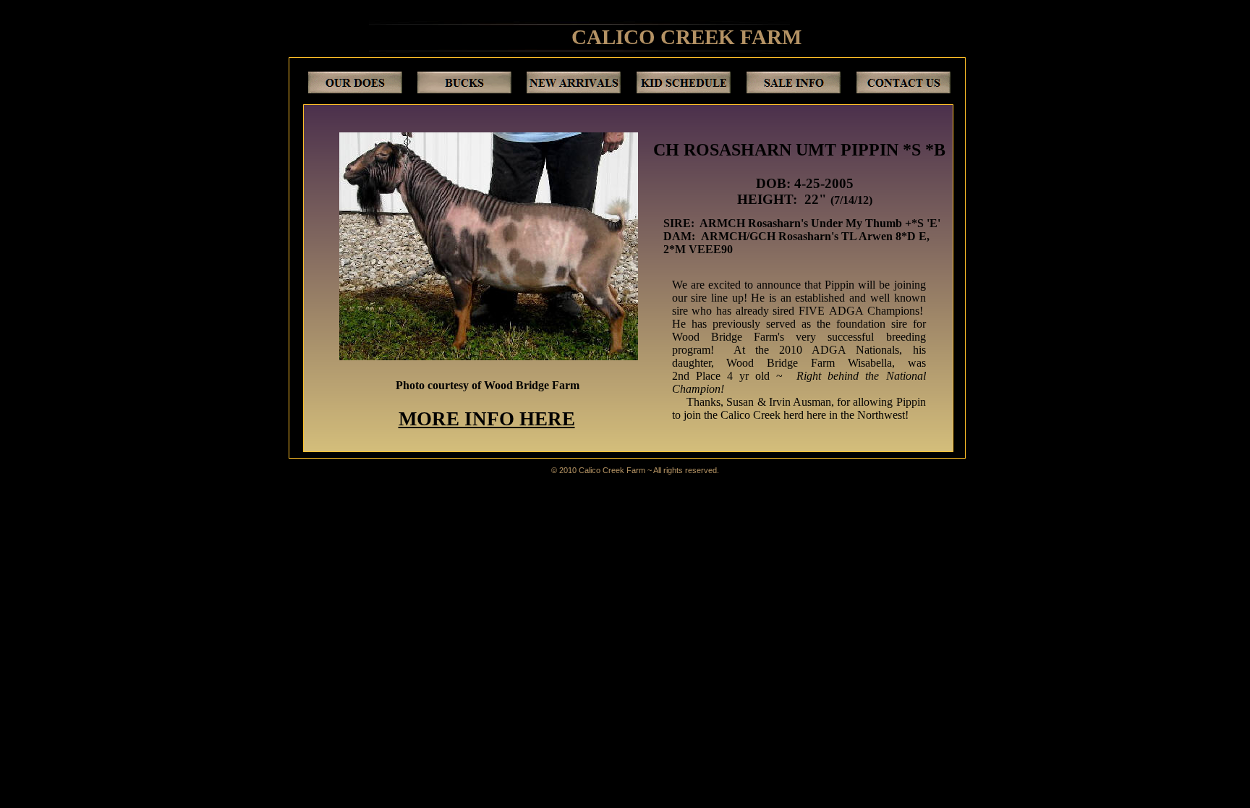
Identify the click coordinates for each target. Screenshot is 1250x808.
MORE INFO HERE (487, 419)
